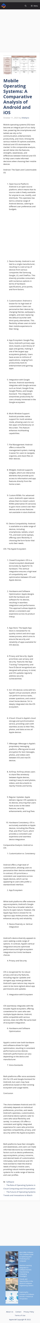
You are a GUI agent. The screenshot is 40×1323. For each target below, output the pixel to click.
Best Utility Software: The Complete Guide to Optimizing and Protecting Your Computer (26, 1256)
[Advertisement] (20, 31)
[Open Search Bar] (26, 5)
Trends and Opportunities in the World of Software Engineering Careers (26, 1282)
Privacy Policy (29, 1312)
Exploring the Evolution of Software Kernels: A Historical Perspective (27, 1295)
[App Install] (3, 5)
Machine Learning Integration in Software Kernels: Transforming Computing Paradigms (26, 1270)
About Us (9, 1312)
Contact (18, 1312)
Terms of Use (20, 1315)
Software (10, 1182)
